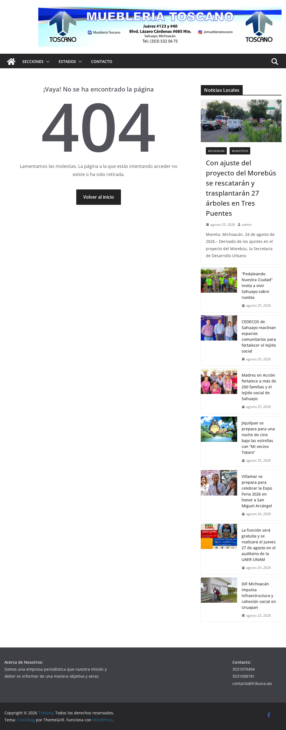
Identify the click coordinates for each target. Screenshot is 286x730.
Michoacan (216, 151)
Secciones (33, 61)
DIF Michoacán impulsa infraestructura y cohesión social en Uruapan (259, 595)
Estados (67, 61)
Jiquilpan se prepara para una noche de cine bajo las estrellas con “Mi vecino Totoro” (258, 437)
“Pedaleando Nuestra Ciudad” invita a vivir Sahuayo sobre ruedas (257, 285)
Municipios (240, 151)
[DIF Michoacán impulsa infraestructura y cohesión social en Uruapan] (219, 600)
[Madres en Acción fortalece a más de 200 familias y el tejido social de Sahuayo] (219, 391)
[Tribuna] (11, 61)
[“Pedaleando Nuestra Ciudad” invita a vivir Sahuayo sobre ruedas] (219, 289)
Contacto (101, 61)
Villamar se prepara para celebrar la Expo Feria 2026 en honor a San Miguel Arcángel (257, 491)
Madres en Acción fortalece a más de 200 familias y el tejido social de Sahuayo (259, 386)
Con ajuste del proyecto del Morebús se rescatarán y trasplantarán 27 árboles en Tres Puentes (241, 188)
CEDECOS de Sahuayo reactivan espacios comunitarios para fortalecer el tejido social (259, 336)
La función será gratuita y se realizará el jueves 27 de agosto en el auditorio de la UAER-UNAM (259, 544)
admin (247, 224)
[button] (47, 61)
